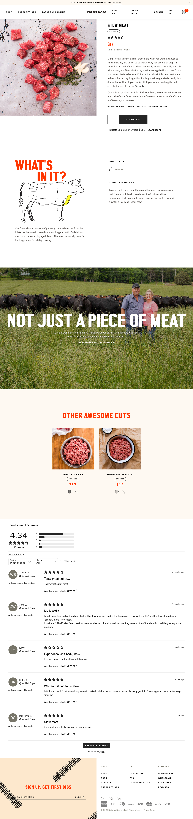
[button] (115, 37)
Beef (104, 773)
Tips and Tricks (134, 12)
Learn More (155, 130)
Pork (104, 778)
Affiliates (164, 783)
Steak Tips (140, 86)
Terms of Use (134, 810)
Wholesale (165, 778)
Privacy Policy (149, 810)
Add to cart (133, 120)
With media (70, 562)
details (117, 2)
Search (158, 12)
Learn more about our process (96, 342)
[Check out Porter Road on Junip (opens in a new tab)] (102, 751)
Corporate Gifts (140, 783)
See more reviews (96, 745)
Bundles (106, 783)
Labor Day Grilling (53, 12)
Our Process (166, 773)
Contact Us (137, 773)
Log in (171, 12)
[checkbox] (71, 562)
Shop (9, 12)
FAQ (132, 778)
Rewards (163, 787)
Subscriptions (110, 787)
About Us (116, 12)
